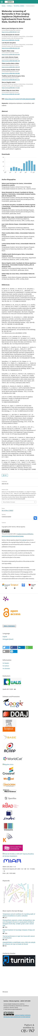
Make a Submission (9, 626)
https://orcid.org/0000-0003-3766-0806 (11, 73)
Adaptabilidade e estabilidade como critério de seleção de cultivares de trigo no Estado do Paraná (19, 943)
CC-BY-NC (23, 540)
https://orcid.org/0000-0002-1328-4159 (11, 67)
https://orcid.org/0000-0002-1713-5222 (11, 87)
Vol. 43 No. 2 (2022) (19, 6)
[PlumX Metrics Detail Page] (5, 598)
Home (3, 6)
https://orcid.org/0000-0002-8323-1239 (11, 48)
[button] (6, 647)
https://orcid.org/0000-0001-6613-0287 (11, 94)
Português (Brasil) (8, 639)
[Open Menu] (2, 2)
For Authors (6, 666)
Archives (9, 6)
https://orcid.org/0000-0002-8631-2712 (11, 79)
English (5, 636)
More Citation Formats (9, 502)
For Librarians (6, 668)
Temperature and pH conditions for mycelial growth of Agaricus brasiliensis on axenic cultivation (19, 915)
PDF (5, 475)
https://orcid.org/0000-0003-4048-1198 (11, 60)
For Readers (6, 663)
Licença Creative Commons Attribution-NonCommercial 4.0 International (17, 1016)
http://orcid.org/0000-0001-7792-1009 (10, 40)
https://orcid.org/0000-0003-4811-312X (11, 32)
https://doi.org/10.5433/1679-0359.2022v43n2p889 (20, 99)
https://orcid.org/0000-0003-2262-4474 (11, 54)
